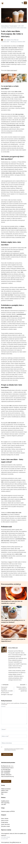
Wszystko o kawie (5, 802)
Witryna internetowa (7, 719)
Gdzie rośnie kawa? (11, 68)
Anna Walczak (14, 40)
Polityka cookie (4, 766)
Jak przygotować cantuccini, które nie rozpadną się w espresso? (13, 580)
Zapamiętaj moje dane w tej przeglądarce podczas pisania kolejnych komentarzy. (13, 725)
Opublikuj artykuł (5, 777)
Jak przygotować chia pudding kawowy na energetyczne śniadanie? (13, 599)
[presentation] (14, 571)
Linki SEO (3, 780)
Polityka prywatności (5, 764)
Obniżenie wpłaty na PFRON (7, 787)
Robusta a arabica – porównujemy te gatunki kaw (22, 665)
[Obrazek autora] (2, 40)
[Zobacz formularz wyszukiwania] (22, 3)
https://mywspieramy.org (7, 752)
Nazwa (4, 705)
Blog (2, 770)
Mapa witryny (4, 768)
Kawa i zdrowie (4, 794)
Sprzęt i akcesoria (5, 800)
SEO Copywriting (5, 778)
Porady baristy (4, 798)
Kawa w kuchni (4, 796)
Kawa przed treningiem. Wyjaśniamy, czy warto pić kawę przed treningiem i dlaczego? (7, 666)
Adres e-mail (5, 712)
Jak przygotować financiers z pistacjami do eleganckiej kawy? (14, 618)
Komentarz (3, 682)
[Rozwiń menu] (25, 3)
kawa (10, 539)
